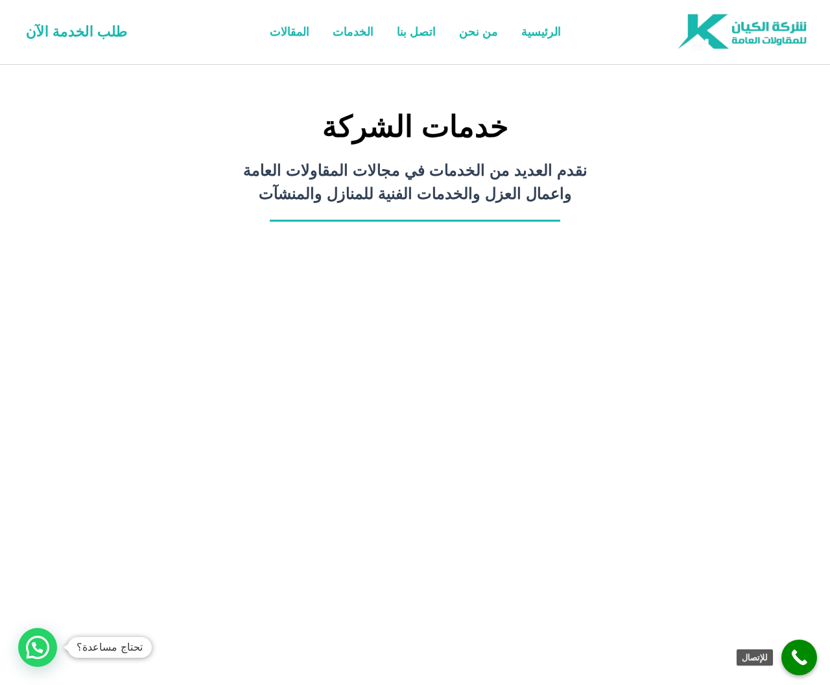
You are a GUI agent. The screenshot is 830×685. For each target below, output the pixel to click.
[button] (77, 31)
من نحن (478, 31)
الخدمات (353, 31)
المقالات (289, 31)
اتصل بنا (416, 31)
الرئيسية (541, 31)
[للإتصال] (799, 657)
